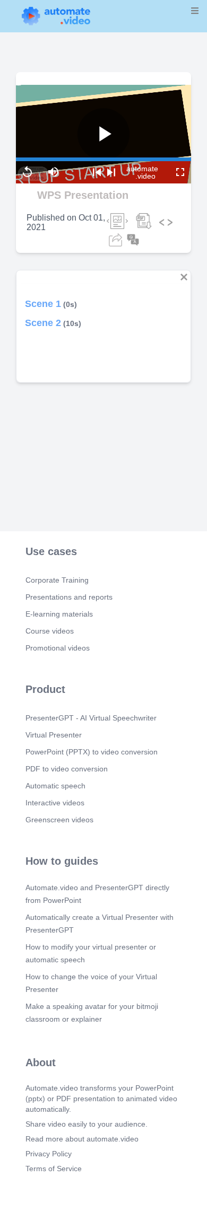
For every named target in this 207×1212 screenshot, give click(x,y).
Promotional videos (57, 648)
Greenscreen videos (59, 819)
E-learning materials (59, 614)
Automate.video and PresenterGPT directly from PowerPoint (97, 893)
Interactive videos (54, 802)
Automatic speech (55, 785)
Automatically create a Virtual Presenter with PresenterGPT (99, 923)
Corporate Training (57, 580)
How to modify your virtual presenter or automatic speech (90, 953)
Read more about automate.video (82, 1139)
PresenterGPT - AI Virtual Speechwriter (91, 718)
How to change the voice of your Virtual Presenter (91, 983)
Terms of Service (53, 1168)
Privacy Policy (48, 1153)
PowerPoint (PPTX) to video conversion (91, 752)
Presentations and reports (69, 597)
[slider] (52, 130)
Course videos (49, 631)
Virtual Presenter (53, 735)
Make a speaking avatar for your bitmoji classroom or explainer (91, 1012)
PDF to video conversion (66, 769)
